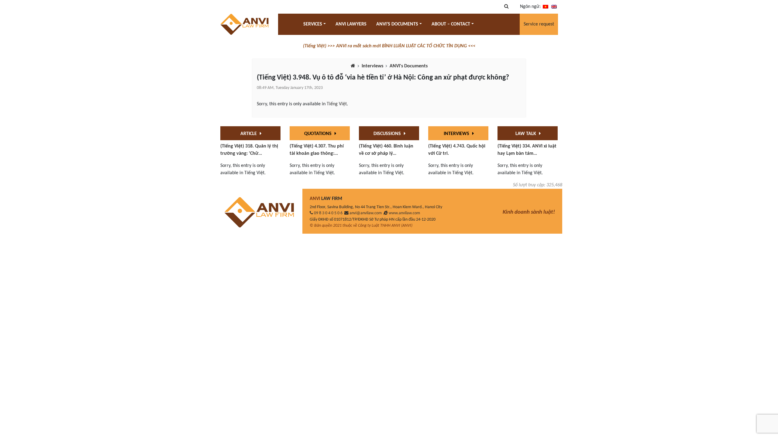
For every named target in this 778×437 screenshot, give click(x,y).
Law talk (526, 133)
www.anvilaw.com (404, 213)
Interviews (372, 66)
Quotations (318, 133)
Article (249, 133)
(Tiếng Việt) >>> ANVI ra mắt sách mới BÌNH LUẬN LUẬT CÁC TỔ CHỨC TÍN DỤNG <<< (389, 46)
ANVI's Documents (409, 66)
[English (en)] (554, 6)
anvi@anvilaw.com (365, 213)
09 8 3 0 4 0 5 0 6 (328, 213)
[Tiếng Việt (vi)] (545, 6)
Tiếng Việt (337, 104)
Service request (539, 24)
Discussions (388, 133)
